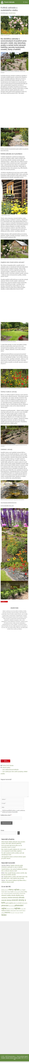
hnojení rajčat (4, 891)
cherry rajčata (13, 890)
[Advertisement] (14, 110)
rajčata (17, 908)
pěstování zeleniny (10, 908)
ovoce (10, 897)
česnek (21, 912)
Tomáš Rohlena (5, 869)
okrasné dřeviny (16, 893)
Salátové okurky (5, 910)
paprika (7, 903)
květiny (25, 891)
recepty (22, 908)
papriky (11, 903)
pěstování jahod (11, 905)
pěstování (5, 905)
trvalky (17, 910)
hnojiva (8, 891)
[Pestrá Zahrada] (2, 2)
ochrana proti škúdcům (8, 893)
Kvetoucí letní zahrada (7, 765)
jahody (22, 891)
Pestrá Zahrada (9, 2)
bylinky (2, 889)
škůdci (4, 915)
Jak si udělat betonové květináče (10, 769)
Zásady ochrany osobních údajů (13, 1057)
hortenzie (15, 891)
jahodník (19, 891)
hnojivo (12, 891)
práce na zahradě (17, 903)
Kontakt (3, 1057)
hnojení (23, 889)
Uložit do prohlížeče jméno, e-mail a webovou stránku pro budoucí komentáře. (13, 811)
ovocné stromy (6, 900)
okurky (18, 895)
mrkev (2, 893)
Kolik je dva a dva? (6, 815)
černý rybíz (12, 912)
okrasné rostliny (6, 767)
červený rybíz (17, 912)
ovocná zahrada (18, 897)
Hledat (2, 830)
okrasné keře (22, 893)
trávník (20, 910)
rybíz (25, 908)
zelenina (7, 912)
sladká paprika (13, 910)
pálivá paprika (24, 903)
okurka (13, 895)
